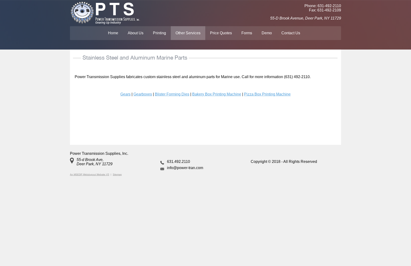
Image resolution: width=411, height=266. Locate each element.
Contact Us (290, 33)
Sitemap (117, 174)
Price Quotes (221, 33)
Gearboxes (142, 94)
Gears (125, 94)
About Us (135, 33)
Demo (267, 33)
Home (113, 33)
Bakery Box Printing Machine (216, 94)
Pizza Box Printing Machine (267, 94)
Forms (246, 33)
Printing (159, 33)
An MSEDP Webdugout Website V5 (89, 174)
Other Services (188, 33)
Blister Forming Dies (172, 94)
